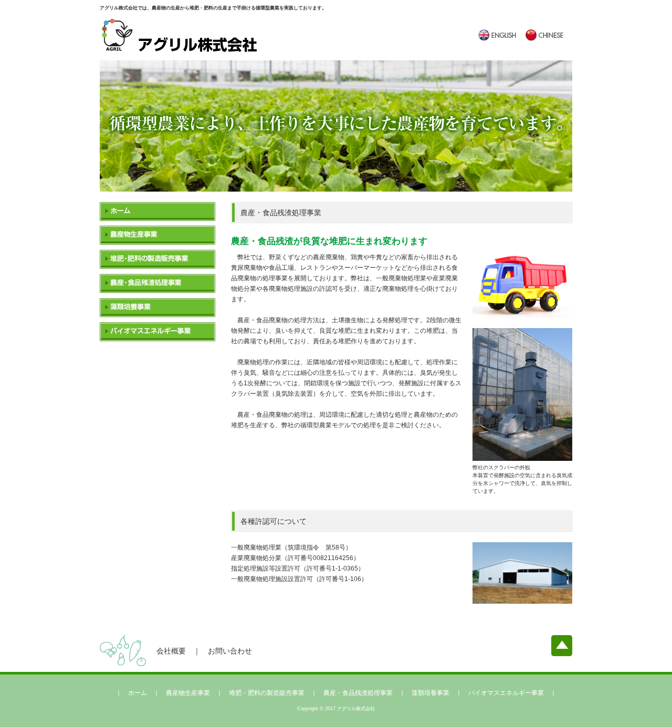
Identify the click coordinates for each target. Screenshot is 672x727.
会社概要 (171, 651)
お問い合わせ (230, 651)
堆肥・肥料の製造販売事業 (157, 259)
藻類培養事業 (157, 307)
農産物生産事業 (157, 235)
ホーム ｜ (147, 693)
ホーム (157, 211)
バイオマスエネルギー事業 (157, 331)
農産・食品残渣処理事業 (157, 283)
